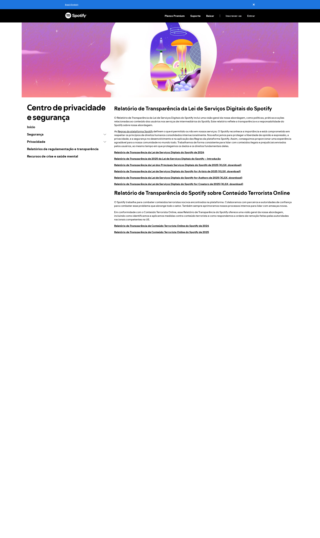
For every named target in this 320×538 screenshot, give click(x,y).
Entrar (251, 16)
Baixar (210, 16)
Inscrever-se (234, 16)
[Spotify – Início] (76, 15)
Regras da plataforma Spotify (135, 131)
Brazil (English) (71, 4)
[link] (67, 127)
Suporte (195, 16)
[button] (67, 134)
